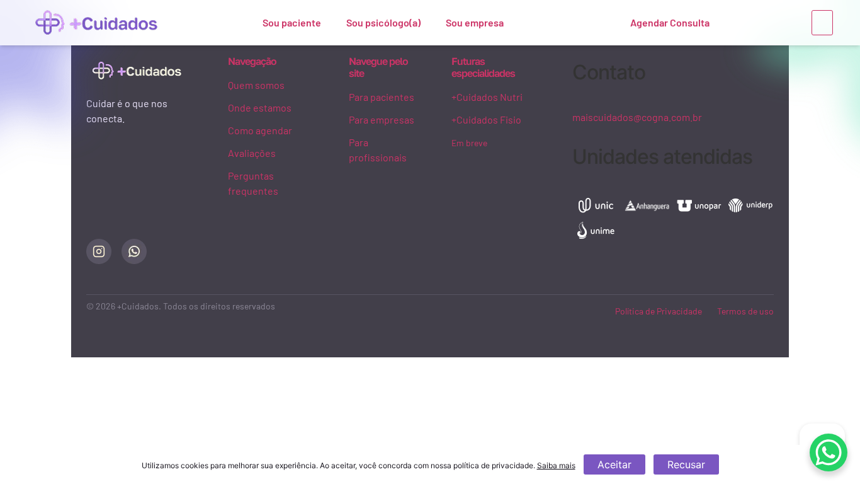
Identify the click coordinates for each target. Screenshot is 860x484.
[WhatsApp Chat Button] (828, 452)
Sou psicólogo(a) (383, 22)
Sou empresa (475, 22)
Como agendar (260, 130)
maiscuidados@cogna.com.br (637, 117)
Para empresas (381, 119)
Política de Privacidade (658, 311)
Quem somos (256, 85)
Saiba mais (556, 465)
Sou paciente (292, 22)
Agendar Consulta (670, 22)
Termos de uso (745, 311)
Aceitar (614, 464)
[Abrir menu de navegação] (822, 22)
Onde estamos (259, 107)
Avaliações (252, 153)
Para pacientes (381, 97)
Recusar (686, 464)
